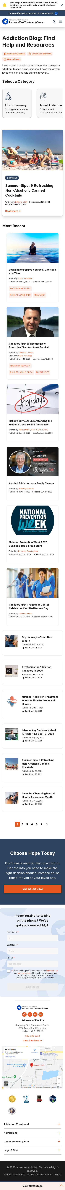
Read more (11, 210)
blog (40, 1014)
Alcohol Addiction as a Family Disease (31, 483)
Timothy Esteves (26, 488)
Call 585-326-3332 (33, 889)
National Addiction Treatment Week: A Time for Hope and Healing (40, 700)
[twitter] (30, 1014)
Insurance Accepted (15, 54)
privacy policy (24, 973)
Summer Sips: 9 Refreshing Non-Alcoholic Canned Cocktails (29, 190)
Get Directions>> (32, 1040)
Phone (10, 958)
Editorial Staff (21, 202)
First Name (12, 932)
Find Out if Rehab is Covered (22, 13)
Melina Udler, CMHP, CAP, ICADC (33, 430)
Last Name (12, 945)
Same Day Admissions (41, 54)
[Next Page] (47, 824)
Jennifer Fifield (25, 613)
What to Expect (13, 59)
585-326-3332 (46, 13)
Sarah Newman (25, 278)
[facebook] (24, 1014)
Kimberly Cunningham (28, 551)
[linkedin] (35, 1014)
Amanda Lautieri (26, 352)
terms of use (52, 971)
